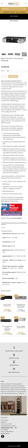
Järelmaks (22, 12)
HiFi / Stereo (14, 16)
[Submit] (24, 8)
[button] (2, 3)
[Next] (24, 37)
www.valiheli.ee (5, 433)
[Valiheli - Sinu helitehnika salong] (14, 3)
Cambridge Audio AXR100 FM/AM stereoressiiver (20, 306)
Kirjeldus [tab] (3, 224)
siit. (23, 393)
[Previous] (3, 37)
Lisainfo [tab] (3, 227)
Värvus (2, 70)
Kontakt (12, 12)
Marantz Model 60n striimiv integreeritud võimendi (7, 328)
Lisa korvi (13, 76)
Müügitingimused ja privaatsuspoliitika (14, 443)
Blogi (17, 12)
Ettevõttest (6, 12)
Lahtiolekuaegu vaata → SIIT (9, 428)
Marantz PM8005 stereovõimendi (21, 327)
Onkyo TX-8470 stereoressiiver (7, 305)
